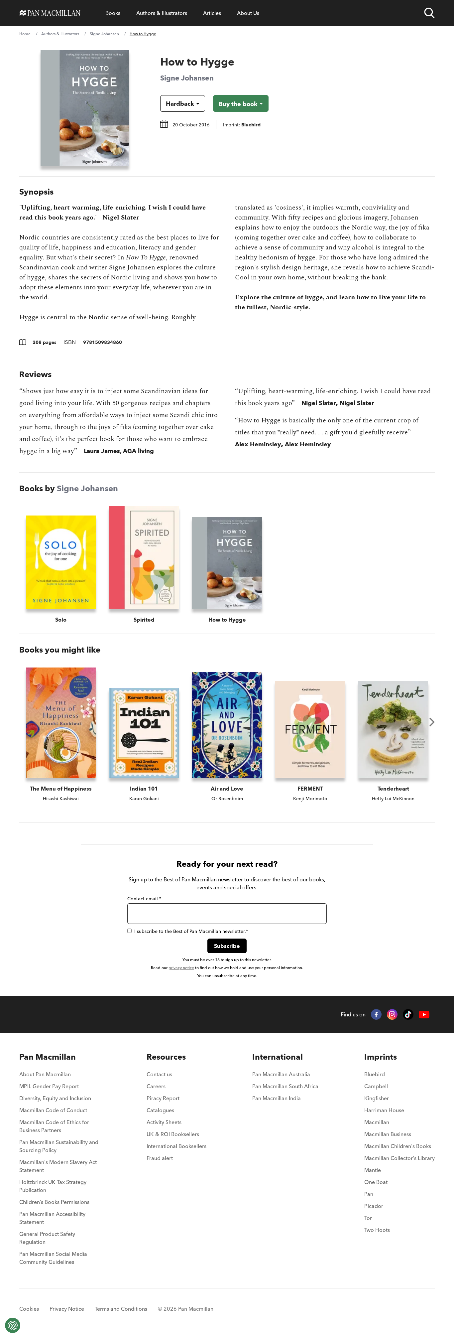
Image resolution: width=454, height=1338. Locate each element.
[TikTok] (408, 1014)
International (277, 1057)
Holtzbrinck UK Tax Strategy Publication (52, 1186)
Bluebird (374, 1074)
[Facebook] (376, 1014)
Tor (368, 1218)
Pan (368, 1194)
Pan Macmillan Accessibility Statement (52, 1218)
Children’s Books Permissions (54, 1202)
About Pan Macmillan (45, 1074)
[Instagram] (392, 1014)
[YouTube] (424, 1014)
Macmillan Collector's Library (399, 1158)
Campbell (376, 1086)
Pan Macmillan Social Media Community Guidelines (53, 1258)
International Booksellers (176, 1146)
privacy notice (181, 967)
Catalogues (160, 1110)
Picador (373, 1206)
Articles (212, 13)
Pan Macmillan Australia (281, 1074)
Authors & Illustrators (161, 13)
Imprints (380, 1057)
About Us (248, 13)
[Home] (50, 13)
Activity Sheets (164, 1122)
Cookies (29, 1308)
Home (25, 33)
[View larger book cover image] (85, 108)
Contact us (159, 1074)
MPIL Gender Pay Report (49, 1086)
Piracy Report (163, 1098)
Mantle (372, 1170)
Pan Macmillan (47, 1057)
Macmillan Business (387, 1134)
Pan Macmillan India (276, 1098)
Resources (166, 1057)
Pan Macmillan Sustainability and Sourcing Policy (58, 1146)
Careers (156, 1086)
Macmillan (376, 1122)
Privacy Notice (67, 1308)
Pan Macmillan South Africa (285, 1086)
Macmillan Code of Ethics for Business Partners (54, 1126)
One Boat (376, 1182)
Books (112, 13)
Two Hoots (377, 1230)
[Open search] (429, 13)
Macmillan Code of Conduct (53, 1110)
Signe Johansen (104, 33)
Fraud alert (160, 1158)
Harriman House (384, 1110)
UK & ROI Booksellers (173, 1134)
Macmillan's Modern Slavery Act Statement (58, 1166)
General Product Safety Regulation (47, 1238)
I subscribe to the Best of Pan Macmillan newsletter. (191, 931)
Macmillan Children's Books (397, 1146)
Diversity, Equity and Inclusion (55, 1098)
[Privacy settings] (12, 1325)
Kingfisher (376, 1098)
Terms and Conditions (121, 1308)
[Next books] (432, 722)
